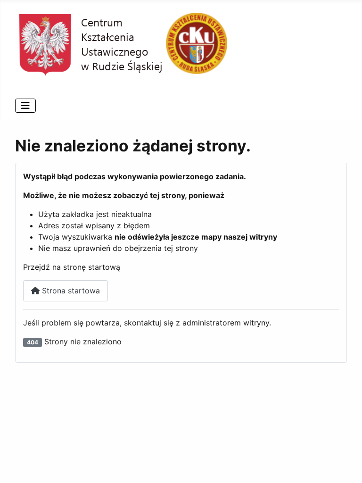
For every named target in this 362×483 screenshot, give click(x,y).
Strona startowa (70, 290)
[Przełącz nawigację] (25, 106)
